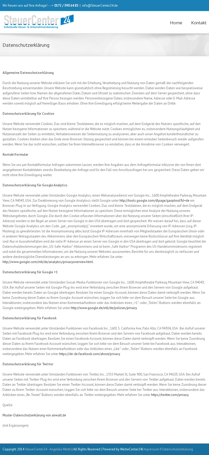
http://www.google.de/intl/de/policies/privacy (104, 308)
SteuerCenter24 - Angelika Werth (48, 449)
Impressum (151, 449)
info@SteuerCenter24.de (100, 5)
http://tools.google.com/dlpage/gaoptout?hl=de (154, 200)
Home (176, 22)
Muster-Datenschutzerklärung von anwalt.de (34, 415)
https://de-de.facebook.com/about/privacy (89, 354)
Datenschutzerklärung (177, 449)
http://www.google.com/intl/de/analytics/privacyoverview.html (48, 262)
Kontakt (198, 22)
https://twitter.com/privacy (169, 395)
